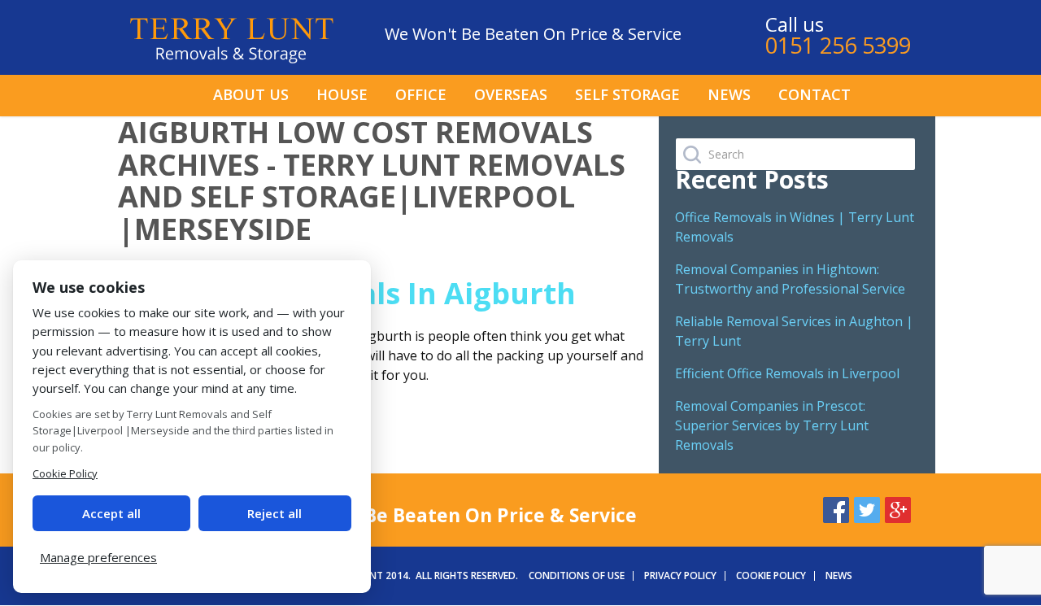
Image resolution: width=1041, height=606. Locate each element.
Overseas (510, 94)
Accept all (111, 513)
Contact (814, 94)
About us (251, 94)
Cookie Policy (771, 575)
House (342, 94)
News (729, 94)
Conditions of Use (577, 575)
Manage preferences (98, 557)
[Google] (898, 508)
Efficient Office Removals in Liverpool (787, 373)
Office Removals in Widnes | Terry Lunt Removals (794, 227)
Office (420, 94)
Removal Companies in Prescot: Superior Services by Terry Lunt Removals (772, 425)
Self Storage (627, 94)
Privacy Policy (680, 575)
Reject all (274, 513)
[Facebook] (836, 508)
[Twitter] (867, 508)
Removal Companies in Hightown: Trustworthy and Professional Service (790, 279)
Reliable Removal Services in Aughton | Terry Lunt (794, 331)
